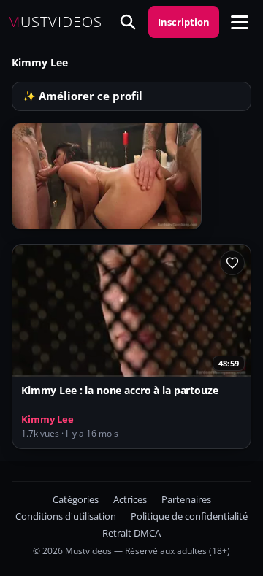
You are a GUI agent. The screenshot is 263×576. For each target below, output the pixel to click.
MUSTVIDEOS (54, 22)
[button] (240, 22)
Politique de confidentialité (189, 516)
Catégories (76, 499)
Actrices (130, 499)
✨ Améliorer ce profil (82, 96)
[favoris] (232, 262)
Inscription (184, 21)
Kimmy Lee (47, 419)
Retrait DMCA (131, 533)
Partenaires (186, 499)
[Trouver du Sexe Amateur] (128, 22)
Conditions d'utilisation (65, 516)
